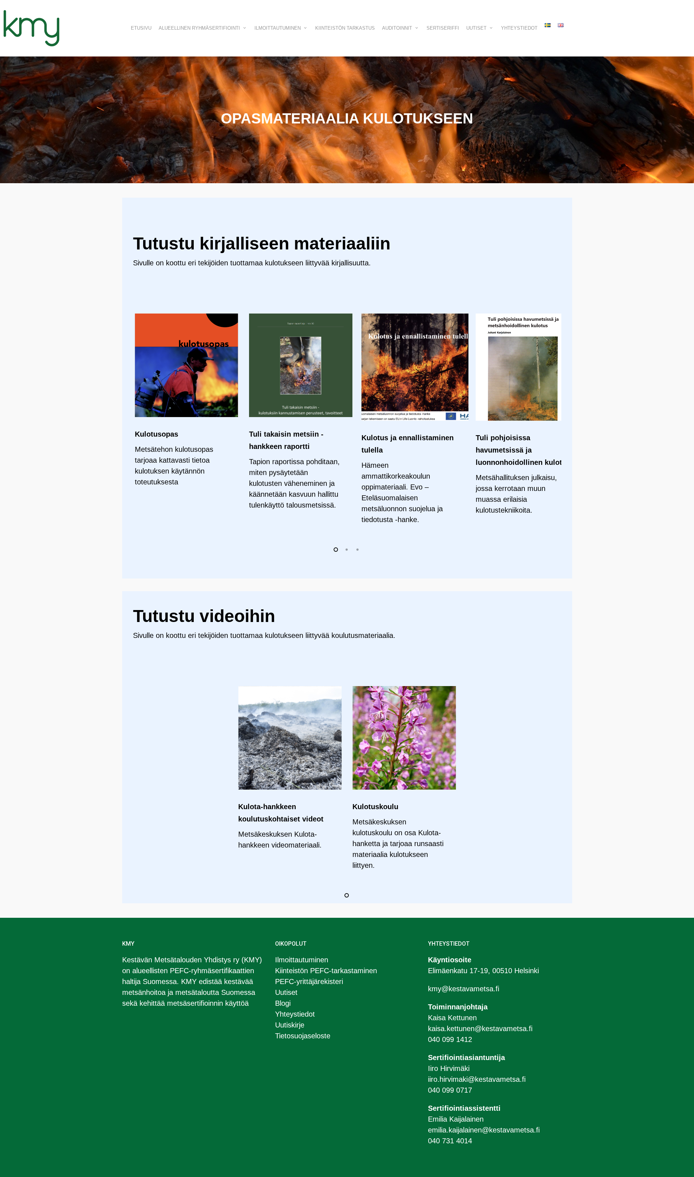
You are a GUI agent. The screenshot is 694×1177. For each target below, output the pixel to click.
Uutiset (286, 992)
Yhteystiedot (295, 1014)
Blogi (283, 1003)
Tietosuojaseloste (302, 1036)
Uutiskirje (289, 1025)
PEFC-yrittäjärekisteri (309, 981)
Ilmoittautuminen (301, 960)
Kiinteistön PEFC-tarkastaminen (326, 971)
